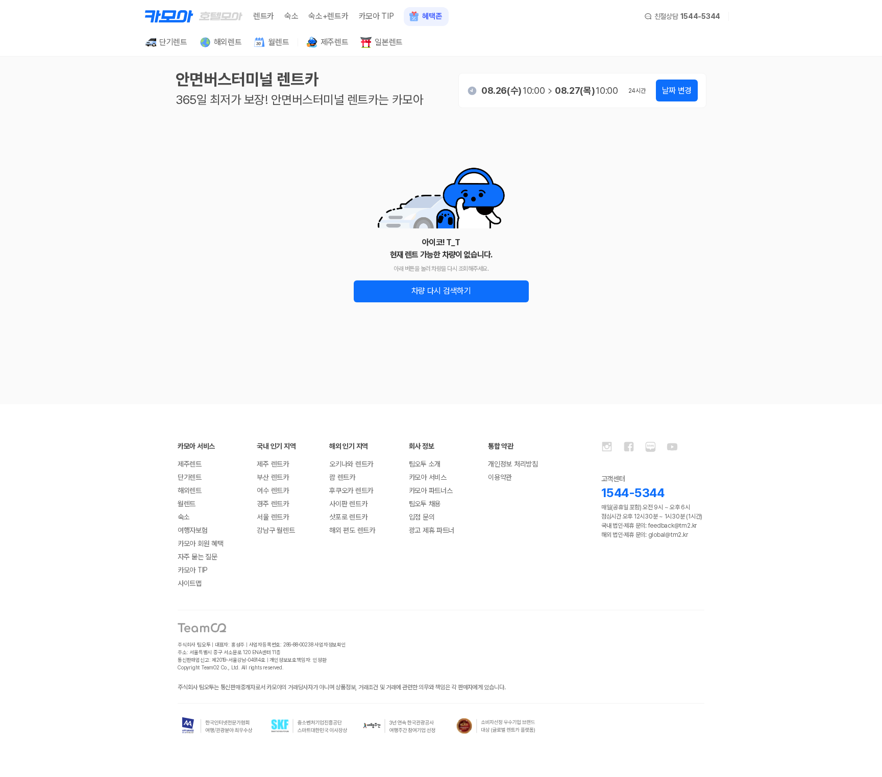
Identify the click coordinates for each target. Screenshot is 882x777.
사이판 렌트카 (348, 504)
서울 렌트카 (272, 517)
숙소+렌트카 (328, 16)
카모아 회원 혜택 (200, 543)
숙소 (291, 16)
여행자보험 (193, 530)
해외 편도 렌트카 (352, 530)
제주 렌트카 (272, 464)
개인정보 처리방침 (512, 464)
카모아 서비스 (428, 477)
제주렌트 (190, 464)
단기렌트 (190, 477)
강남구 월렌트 (276, 530)
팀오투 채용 (424, 504)
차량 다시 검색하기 (441, 291)
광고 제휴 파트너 (431, 530)
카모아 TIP (376, 16)
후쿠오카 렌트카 (351, 490)
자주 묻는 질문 (197, 557)
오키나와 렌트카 (351, 464)
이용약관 (500, 477)
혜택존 (432, 16)
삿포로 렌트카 (348, 517)
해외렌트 (190, 490)
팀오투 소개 (424, 464)
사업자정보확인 (330, 644)
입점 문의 (422, 517)
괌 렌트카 (342, 477)
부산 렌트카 (272, 477)
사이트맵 (190, 583)
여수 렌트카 (272, 490)
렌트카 (263, 16)
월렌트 (186, 504)
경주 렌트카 (272, 504)
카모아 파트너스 (431, 490)
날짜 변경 (677, 90)
